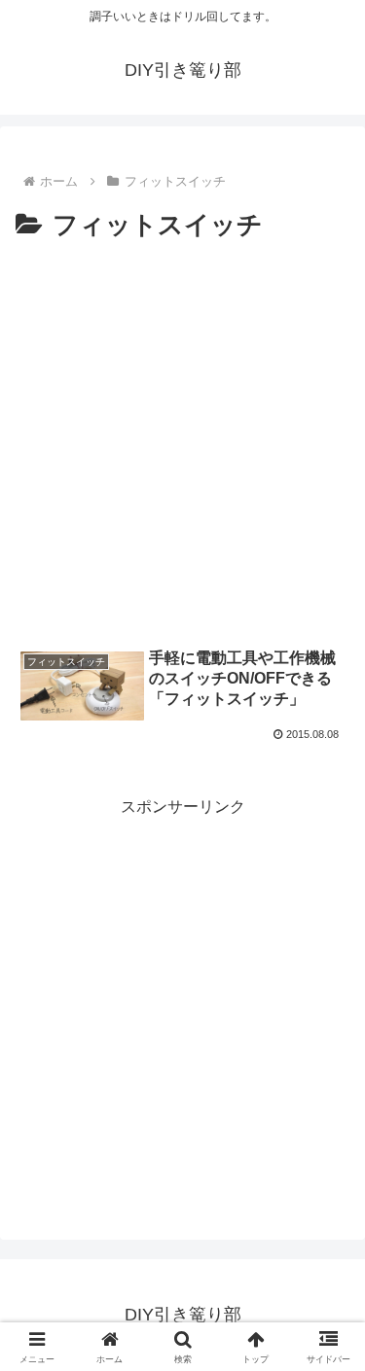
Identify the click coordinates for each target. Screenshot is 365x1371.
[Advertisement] (182, 440)
